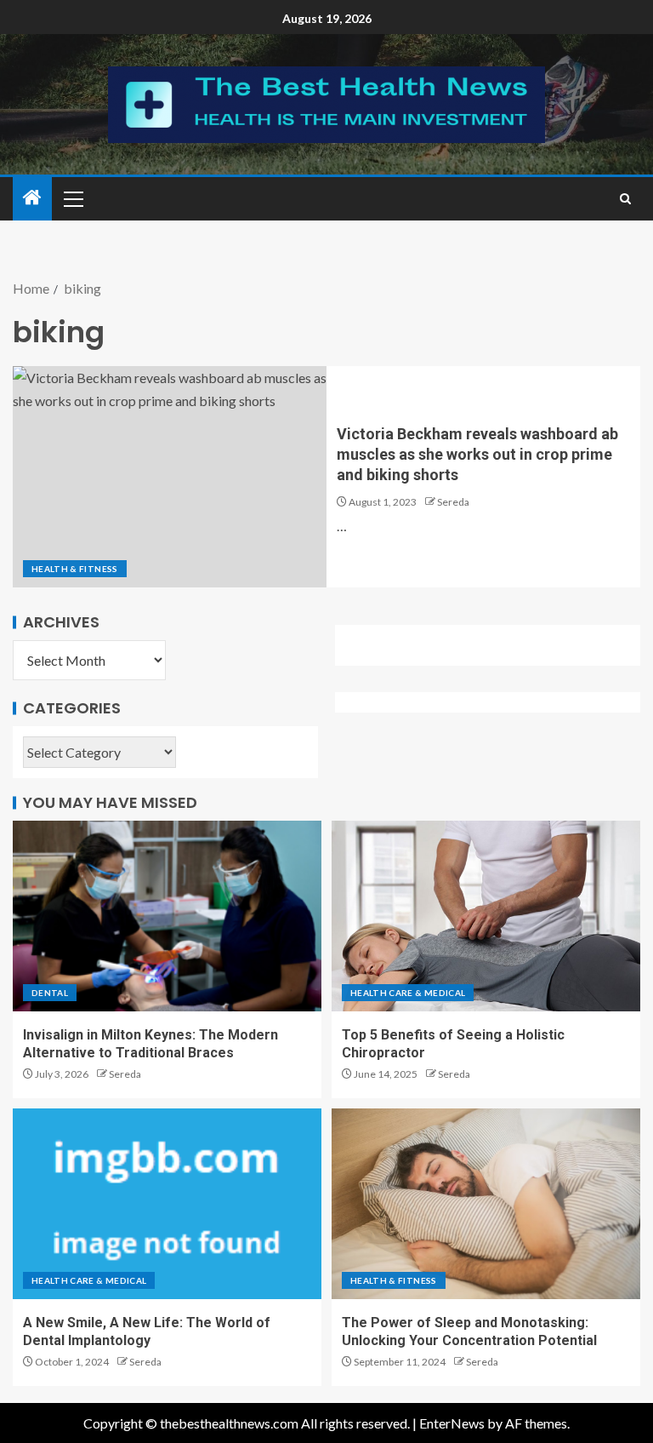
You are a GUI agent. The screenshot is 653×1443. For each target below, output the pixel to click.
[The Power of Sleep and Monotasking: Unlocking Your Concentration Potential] (486, 1203)
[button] (72, 198)
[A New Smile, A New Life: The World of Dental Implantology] (167, 1203)
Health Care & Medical (407, 993)
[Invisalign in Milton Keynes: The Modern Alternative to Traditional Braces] (167, 916)
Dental (49, 993)
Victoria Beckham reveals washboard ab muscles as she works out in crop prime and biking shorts (477, 454)
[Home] (32, 198)
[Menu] (72, 198)
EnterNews (452, 1423)
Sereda (453, 501)
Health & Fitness (74, 569)
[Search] (625, 198)
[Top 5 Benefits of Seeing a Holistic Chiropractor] (486, 916)
